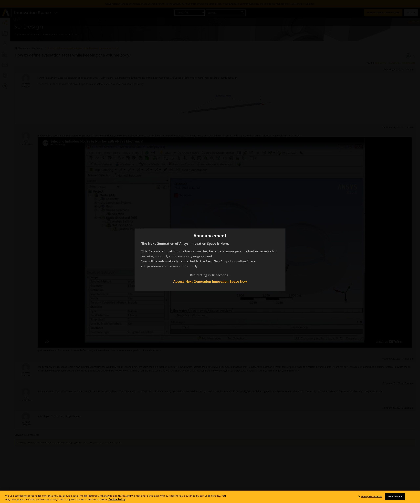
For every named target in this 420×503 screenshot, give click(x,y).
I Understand (395, 496)
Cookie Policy (116, 499)
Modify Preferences (371, 496)
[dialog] (210, 251)
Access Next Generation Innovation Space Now (210, 281)
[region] (210, 497)
